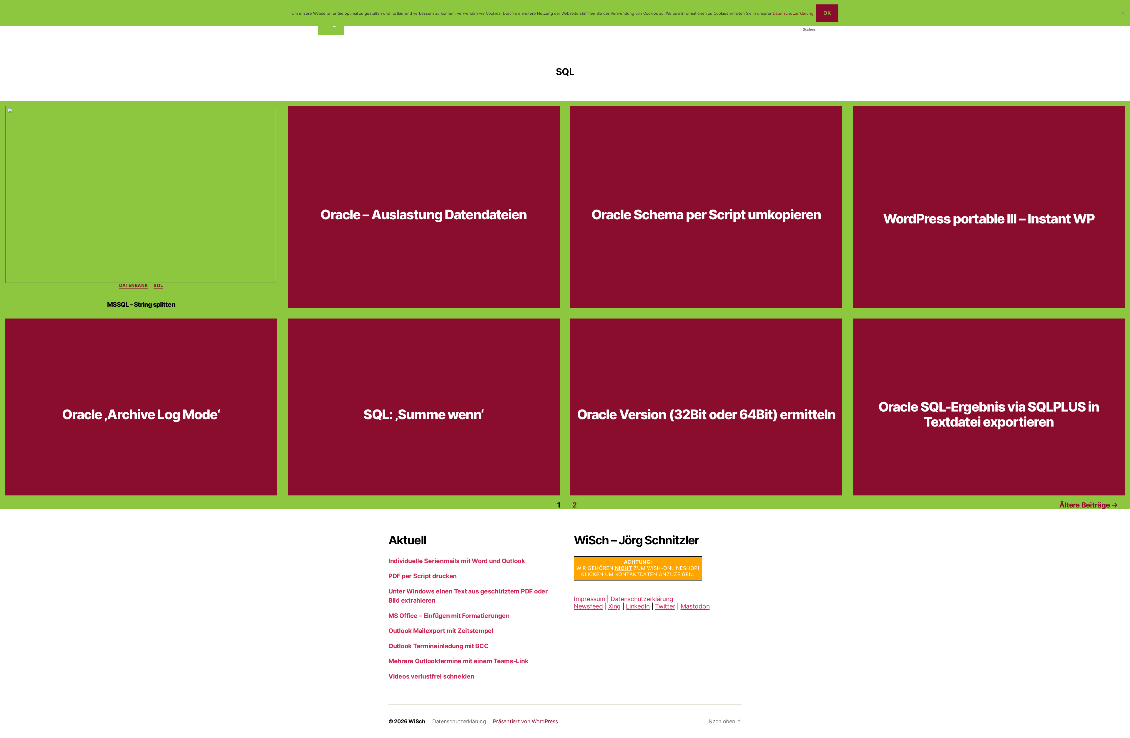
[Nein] (1123, 13)
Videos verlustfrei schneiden (431, 676)
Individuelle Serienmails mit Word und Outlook (456, 561)
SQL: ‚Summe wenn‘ (423, 414)
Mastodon (695, 606)
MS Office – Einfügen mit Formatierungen (448, 615)
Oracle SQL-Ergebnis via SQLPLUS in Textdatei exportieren (988, 414)
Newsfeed (588, 606)
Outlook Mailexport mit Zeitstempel (440, 630)
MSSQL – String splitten (141, 304)
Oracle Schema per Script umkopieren (706, 214)
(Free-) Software (889, 190)
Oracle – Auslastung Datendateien (423, 214)
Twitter (665, 606)
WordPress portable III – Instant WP (989, 218)
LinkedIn (638, 606)
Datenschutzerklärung (642, 599)
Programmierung (1015, 190)
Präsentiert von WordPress (525, 721)
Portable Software (959, 190)
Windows (754, 195)
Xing (614, 606)
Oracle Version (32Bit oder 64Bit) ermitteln (706, 414)
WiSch (416, 721)
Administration (416, 195)
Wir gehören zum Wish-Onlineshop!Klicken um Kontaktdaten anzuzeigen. (637, 568)
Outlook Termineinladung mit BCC (438, 646)
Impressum (589, 599)
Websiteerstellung (1085, 190)
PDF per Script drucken (422, 576)
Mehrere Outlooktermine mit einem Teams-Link (458, 661)
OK (827, 13)
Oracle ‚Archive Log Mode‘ (141, 414)
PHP (923, 190)
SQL (158, 285)
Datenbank (133, 285)
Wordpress (989, 199)
